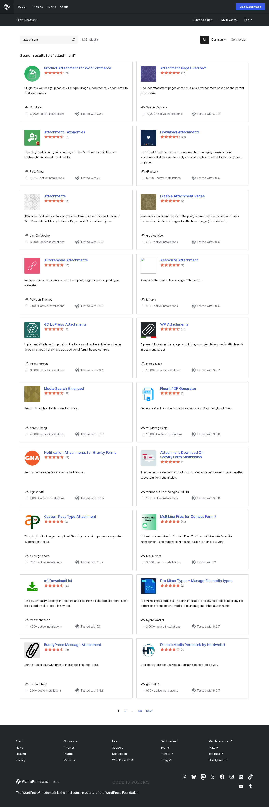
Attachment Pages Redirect (183, 68)
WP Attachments (174, 324)
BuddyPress (218, 760)
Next (149, 711)
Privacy (20, 760)
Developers (120, 753)
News (19, 747)
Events (165, 747)
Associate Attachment (179, 260)
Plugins (68, 753)
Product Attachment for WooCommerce (77, 68)
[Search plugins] (74, 40)
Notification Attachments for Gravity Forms (80, 452)
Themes (69, 747)
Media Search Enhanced (64, 388)
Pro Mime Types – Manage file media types (196, 581)
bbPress (216, 753)
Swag (166, 760)
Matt (213, 747)
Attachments (55, 196)
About (20, 741)
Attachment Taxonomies (64, 132)
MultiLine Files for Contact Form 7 (188, 516)
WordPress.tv (122, 760)
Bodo (56, 782)
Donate (167, 753)
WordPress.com (221, 741)
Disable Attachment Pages (182, 196)
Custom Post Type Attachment (70, 516)
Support (117, 747)
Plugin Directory (26, 19)
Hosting (21, 753)
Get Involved (169, 741)
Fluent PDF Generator (178, 388)
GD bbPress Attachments (65, 324)
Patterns (69, 760)
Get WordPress (250, 6)
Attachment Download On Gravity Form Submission (181, 454)
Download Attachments (180, 132)
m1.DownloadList (58, 581)
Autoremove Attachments (66, 260)
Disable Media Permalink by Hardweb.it (192, 645)
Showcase (71, 741)
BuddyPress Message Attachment (72, 645)
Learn (116, 741)
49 (140, 711)
